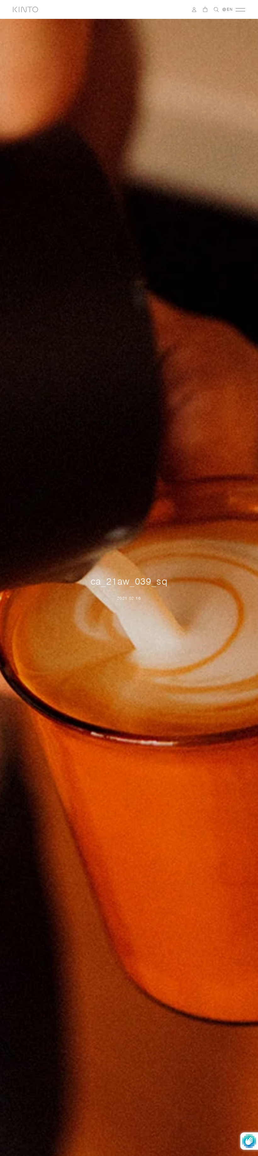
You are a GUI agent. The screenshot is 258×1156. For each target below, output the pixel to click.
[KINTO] (25, 9)
